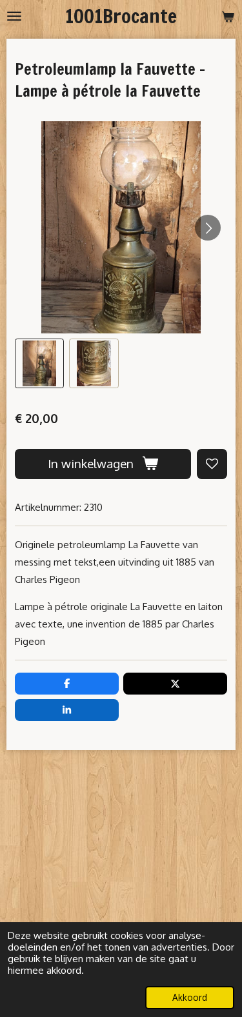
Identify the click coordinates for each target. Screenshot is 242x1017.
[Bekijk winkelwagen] (228, 16)
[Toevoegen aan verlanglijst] (212, 464)
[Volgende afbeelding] (208, 228)
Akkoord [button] (189, 997)
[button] (39, 363)
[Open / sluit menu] (14, 16)
